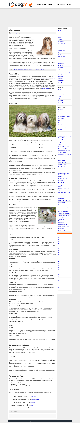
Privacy (25, 421)
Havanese (31, 401)
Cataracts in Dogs (62, 164)
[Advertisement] (40, 17)
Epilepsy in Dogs (61, 180)
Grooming (43, 69)
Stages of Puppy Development (64, 213)
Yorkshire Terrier (36, 407)
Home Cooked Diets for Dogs (64, 200)
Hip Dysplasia (61, 198)
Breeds (44, 4)
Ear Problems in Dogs (62, 178)
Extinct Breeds (61, 4)
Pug (32, 405)
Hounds (60, 92)
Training (30, 69)
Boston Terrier (33, 396)
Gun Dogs (60, 89)
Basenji (38, 78)
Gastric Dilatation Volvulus (63, 196)
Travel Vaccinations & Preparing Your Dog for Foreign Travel (63, 221)
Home (39, 4)
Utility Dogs (60, 100)
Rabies (59, 209)
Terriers (59, 96)
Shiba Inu (42, 78)
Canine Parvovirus (62, 162)
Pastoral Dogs (61, 94)
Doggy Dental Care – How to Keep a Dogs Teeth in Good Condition (64, 175)
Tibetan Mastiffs (45, 88)
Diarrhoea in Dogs (62, 171)
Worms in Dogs (61, 230)
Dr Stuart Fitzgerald (15, 33)
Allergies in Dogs (61, 142)
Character (26, 69)
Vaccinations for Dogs (62, 224)
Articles (69, 4)
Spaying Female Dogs (63, 211)
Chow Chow (47, 78)
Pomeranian (32, 402)
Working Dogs (61, 102)
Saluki (53, 78)
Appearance (20, 69)
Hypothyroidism (61, 202)
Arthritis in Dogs (61, 144)
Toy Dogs (60, 98)
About (15, 69)
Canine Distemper (62, 158)
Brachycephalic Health (63, 148)
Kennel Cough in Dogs (63, 204)
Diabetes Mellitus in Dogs (63, 169)
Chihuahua (33, 398)
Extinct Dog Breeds (62, 182)
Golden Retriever (35, 399)
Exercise (38, 69)
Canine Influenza (61, 160)
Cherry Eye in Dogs (62, 166)
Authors (28, 421)
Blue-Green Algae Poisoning (64, 146)
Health (34, 69)
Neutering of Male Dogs (63, 207)
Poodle (33, 404)
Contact (32, 421)
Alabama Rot (61, 139)
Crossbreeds (51, 4)
